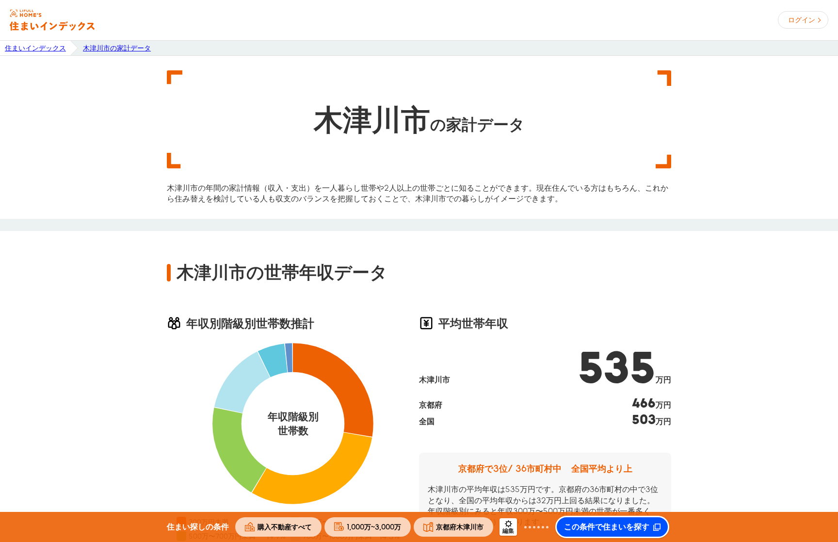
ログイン (801, 20)
